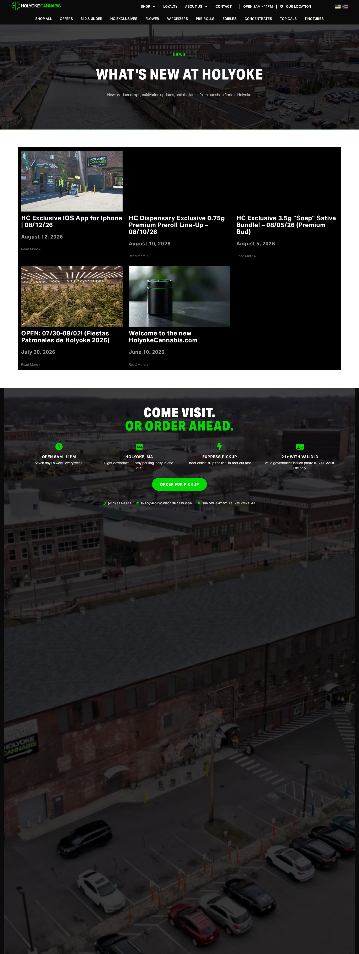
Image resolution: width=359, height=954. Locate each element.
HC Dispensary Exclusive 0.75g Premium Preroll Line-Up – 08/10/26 (177, 225)
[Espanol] (345, 7)
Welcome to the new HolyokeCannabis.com (163, 336)
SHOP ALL (43, 19)
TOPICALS (288, 19)
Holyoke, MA (139, 456)
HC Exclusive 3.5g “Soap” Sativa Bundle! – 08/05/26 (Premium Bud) (286, 225)
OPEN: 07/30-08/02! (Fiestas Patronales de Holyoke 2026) (65, 336)
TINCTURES (314, 19)
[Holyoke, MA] (139, 446)
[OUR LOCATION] (282, 7)
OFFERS (66, 19)
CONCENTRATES (258, 19)
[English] (338, 7)
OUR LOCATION (298, 6)
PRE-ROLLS (205, 19)
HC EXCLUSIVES (124, 19)
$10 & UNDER (91, 19)
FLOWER (152, 19)
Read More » (31, 249)
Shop (145, 7)
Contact (223, 7)
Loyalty (170, 7)
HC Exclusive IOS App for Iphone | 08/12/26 (71, 221)
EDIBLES (230, 19)
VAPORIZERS (177, 19)
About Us (193, 7)
